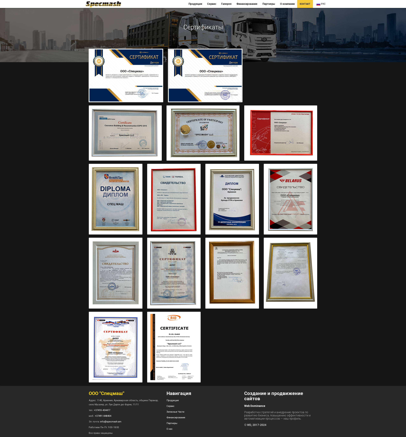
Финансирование (246, 3)
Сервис (211, 3)
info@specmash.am (110, 421)
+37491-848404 (103, 415)
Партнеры (268, 3)
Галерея (226, 3)
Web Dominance (254, 406)
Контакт (305, 4)
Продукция (195, 3)
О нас (170, 428)
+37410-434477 (102, 410)
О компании (287, 3)
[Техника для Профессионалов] (104, 4)
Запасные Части (175, 411)
